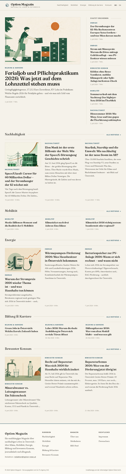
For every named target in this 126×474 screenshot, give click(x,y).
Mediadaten (75, 441)
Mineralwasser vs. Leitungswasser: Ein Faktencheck (16, 391)
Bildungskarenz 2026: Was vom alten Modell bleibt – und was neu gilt (98, 331)
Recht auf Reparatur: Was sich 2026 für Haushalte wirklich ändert (62, 365)
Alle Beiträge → (114, 135)
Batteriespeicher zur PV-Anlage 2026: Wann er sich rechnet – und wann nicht (102, 256)
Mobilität (74, 5)
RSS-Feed (74, 446)
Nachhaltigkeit (62, 5)
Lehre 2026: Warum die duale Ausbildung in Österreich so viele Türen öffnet (61, 331)
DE (116, 5)
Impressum (103, 437)
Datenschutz (104, 441)
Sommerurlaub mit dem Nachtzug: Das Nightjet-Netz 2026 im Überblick (103, 97)
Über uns (74, 437)
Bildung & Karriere (95, 5)
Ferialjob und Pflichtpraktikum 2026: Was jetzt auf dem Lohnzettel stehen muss (41, 78)
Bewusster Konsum (99, 68)
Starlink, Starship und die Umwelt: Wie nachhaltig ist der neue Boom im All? (101, 151)
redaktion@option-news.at (25, 457)
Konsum (108, 5)
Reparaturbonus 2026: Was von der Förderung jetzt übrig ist (101, 365)
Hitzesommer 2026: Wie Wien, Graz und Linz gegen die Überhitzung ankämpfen (105, 116)
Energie (83, 5)
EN (120, 5)
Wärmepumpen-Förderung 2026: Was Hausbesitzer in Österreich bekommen (62, 256)
